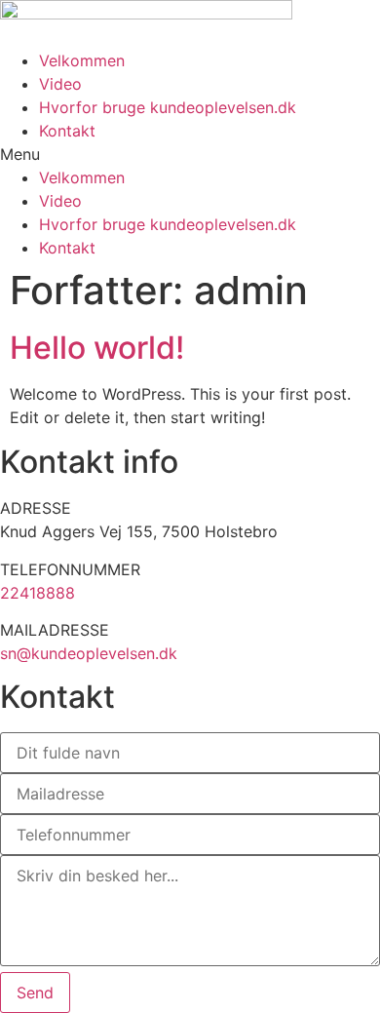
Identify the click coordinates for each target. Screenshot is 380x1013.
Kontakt (67, 130)
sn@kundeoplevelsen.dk (88, 653)
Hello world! (97, 348)
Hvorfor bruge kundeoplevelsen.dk (167, 107)
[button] (190, 154)
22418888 (37, 593)
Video (60, 84)
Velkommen (82, 60)
